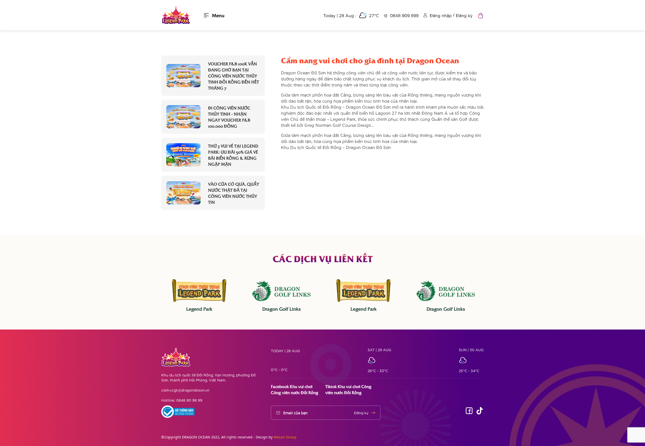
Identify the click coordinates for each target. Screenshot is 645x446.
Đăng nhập (441, 15)
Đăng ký (464, 15)
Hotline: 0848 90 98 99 (181, 400)
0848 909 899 (404, 15)
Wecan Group (285, 437)
